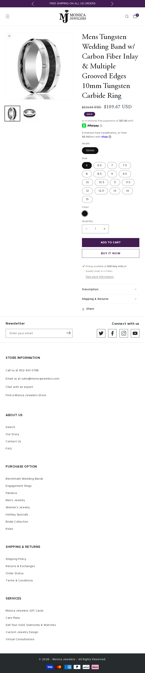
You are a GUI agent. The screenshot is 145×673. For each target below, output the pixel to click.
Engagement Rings (19, 486)
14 (127, 191)
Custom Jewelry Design (22, 632)
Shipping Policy (16, 559)
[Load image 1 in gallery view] (12, 113)
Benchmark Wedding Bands (24, 479)
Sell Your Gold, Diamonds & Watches (31, 625)
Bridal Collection (17, 522)
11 (115, 182)
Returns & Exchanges (20, 566)
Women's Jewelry (18, 507)
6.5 (99, 165)
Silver (85, 213)
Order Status (15, 573)
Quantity (87, 221)
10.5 (101, 182)
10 (87, 182)
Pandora (11, 493)
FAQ (9, 448)
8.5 (99, 174)
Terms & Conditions (19, 580)
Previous (33, 4)
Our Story (12, 434)
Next (112, 4)
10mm (90, 150)
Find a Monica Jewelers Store (26, 395)
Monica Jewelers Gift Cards (25, 610)
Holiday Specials (17, 514)
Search (10, 427)
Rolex (9, 529)
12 (87, 191)
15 (87, 199)
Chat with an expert (19, 387)
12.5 (101, 191)
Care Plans (13, 618)
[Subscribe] (68, 333)
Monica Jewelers (64, 659)
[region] (72, 3)
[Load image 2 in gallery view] (29, 113)
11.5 (128, 182)
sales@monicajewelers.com (40, 378)
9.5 (125, 174)
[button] (7, 16)
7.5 (125, 165)
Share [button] (90, 309)
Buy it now (110, 253)
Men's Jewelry (15, 500)
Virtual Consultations (20, 639)
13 (114, 191)
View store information (100, 276)
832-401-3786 (29, 370)
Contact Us (13, 441)
